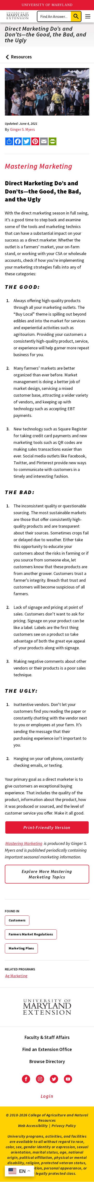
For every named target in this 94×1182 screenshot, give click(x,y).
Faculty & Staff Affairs (47, 1037)
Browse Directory (47, 1061)
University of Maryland (47, 5)
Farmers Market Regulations (31, 934)
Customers (17, 920)
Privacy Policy (64, 1125)
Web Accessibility (33, 1125)
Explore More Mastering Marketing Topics (47, 874)
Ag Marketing (16, 975)
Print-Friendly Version (47, 827)
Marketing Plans (21, 948)
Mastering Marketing (23, 843)
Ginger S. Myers (22, 129)
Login (47, 1096)
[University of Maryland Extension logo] (17, 16)
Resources (18, 58)
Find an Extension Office (47, 1049)
